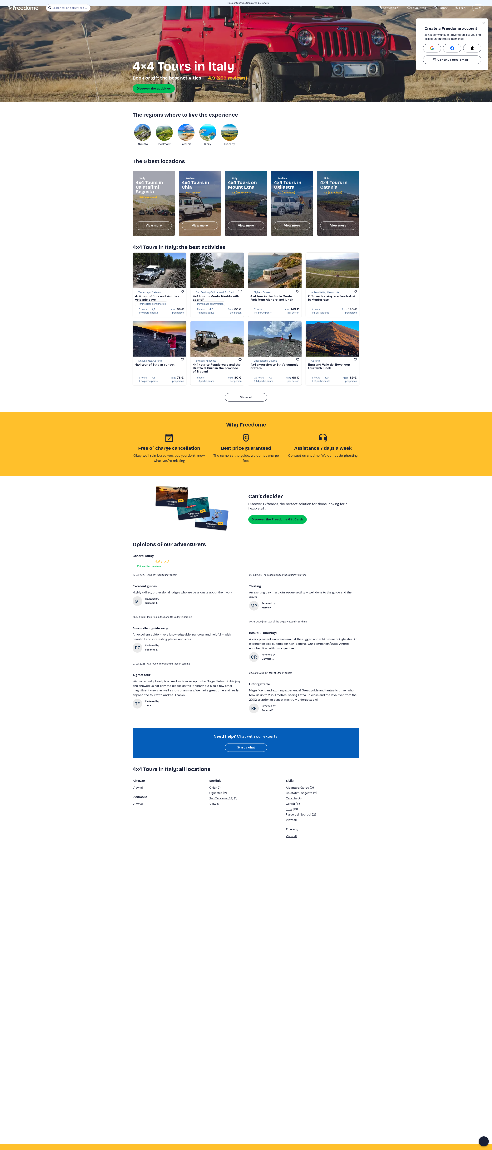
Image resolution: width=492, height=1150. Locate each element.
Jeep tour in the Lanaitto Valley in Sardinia (169, 617)
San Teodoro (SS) (221, 798)
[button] (484, 1141)
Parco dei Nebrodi (298, 814)
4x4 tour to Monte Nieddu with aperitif (216, 298)
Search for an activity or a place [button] (70, 8)
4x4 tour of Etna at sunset (155, 365)
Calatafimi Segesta (299, 793)
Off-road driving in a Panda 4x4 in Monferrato (331, 298)
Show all (246, 397)
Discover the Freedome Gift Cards (277, 519)
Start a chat (246, 747)
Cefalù (290, 804)
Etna (289, 809)
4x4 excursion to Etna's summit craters (274, 366)
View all (138, 788)
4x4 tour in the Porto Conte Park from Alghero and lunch (271, 298)
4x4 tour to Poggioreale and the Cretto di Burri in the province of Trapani (217, 368)
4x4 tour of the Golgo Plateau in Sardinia (168, 663)
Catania (291, 798)
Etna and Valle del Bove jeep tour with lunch (329, 366)
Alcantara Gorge (297, 788)
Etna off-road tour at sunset (162, 575)
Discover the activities (154, 88)
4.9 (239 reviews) (227, 78)
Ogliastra (215, 793)
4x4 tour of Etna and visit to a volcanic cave (157, 298)
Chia (212, 788)
